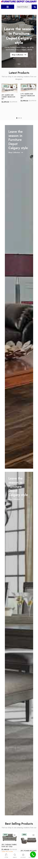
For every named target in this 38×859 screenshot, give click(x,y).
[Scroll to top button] (35, 849)
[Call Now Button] (33, 854)
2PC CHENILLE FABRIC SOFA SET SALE (9, 845)
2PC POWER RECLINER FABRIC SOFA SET (28, 852)
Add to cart (9, 90)
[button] (8, 7)
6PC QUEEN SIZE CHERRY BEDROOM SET (8, 97)
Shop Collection (17, 55)
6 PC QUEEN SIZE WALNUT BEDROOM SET (28, 96)
